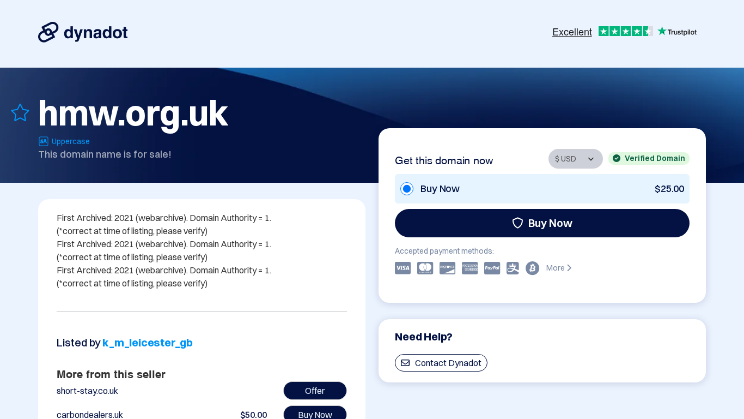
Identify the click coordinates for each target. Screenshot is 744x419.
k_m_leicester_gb (147, 342)
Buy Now (550, 223)
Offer (315, 390)
